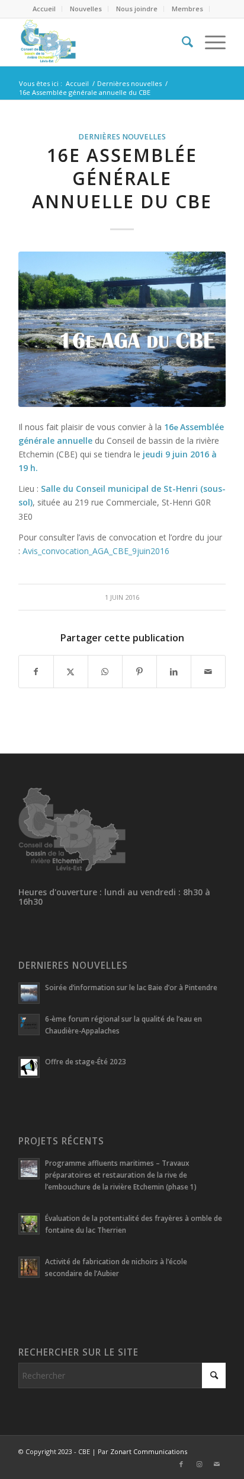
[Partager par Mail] (208, 672)
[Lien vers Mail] (217, 1464)
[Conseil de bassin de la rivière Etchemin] (101, 42)
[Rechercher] (181, 42)
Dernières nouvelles (122, 137)
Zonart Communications (148, 1451)
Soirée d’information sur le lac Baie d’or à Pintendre (131, 987)
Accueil (44, 8)
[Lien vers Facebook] (181, 1464)
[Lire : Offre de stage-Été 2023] (29, 1067)
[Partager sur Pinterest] (139, 672)
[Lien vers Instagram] (199, 1464)
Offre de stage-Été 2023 (85, 1061)
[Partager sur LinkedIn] (174, 672)
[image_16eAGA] (122, 329)
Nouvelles (86, 8)
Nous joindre (137, 8)
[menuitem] (44, 9)
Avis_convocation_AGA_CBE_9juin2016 (96, 550)
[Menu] (209, 42)
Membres (187, 8)
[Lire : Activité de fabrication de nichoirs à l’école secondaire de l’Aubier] (29, 1267)
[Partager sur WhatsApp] (105, 672)
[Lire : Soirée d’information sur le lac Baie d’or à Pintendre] (29, 993)
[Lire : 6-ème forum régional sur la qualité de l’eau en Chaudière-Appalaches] (29, 1024)
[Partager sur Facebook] (36, 672)
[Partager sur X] (71, 672)
